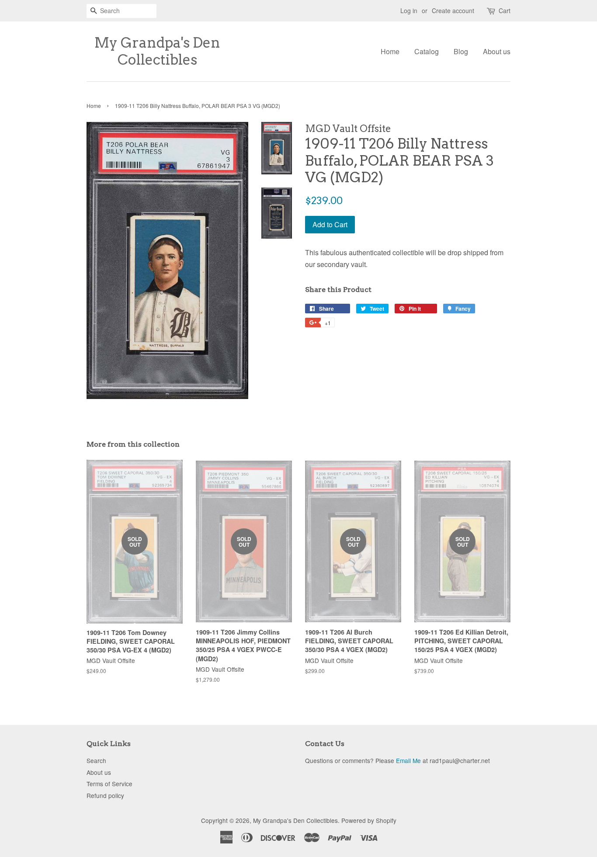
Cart (504, 10)
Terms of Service (109, 783)
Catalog (426, 51)
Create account (453, 10)
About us (496, 51)
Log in (408, 10)
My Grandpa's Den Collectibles (157, 51)
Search (96, 760)
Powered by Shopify (368, 820)
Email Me (408, 760)
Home (390, 51)
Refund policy (105, 795)
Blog (461, 51)
